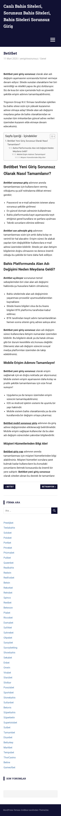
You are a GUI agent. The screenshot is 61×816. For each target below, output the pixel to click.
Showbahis (9, 652)
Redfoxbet (9, 577)
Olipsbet (8, 637)
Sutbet (7, 727)
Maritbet (8, 747)
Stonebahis (9, 697)
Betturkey (8, 742)
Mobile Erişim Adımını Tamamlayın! (31, 154)
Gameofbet (9, 767)
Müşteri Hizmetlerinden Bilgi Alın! (33, 157)
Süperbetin (9, 717)
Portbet (7, 542)
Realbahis (9, 567)
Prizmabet (9, 552)
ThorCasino (10, 757)
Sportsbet (9, 692)
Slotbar (7, 682)
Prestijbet (8, 522)
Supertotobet (10, 722)
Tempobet (9, 752)
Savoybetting (10, 647)
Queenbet (8, 562)
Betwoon (8, 607)
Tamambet (9, 732)
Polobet (8, 537)
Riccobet (8, 617)
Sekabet (8, 657)
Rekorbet (8, 587)
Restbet (7, 602)
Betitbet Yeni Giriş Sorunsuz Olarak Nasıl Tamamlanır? (27, 143)
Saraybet (8, 642)
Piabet (7, 612)
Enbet (6, 662)
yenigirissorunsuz (29, 58)
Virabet (7, 672)
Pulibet (7, 557)
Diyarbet (8, 737)
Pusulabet (9, 687)
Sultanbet (9, 702)
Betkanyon (48, 487)
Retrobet (8, 592)
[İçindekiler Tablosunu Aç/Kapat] (51, 136)
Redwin (7, 572)
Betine (7, 762)
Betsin (7, 582)
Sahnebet (8, 632)
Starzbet (8, 677)
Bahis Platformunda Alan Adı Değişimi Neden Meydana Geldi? (33, 149)
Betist (10, 487)
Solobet (8, 532)
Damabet (8, 622)
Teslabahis (9, 527)
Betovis (7, 707)
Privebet (8, 547)
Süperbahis (9, 712)
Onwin (7, 667)
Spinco (7, 597)
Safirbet (8, 627)
